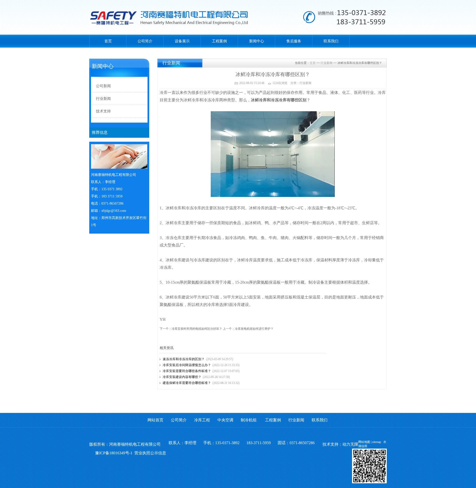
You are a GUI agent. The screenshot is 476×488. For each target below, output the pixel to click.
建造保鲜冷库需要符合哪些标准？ (187, 383)
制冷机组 (249, 420)
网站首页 (155, 420)
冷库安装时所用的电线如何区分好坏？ (197, 328)
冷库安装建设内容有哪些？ (182, 377)
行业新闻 (326, 63)
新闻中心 (256, 41)
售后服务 (293, 41)
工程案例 (219, 41)
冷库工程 (202, 420)
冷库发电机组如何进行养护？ (254, 328)
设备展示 (182, 41)
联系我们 (331, 41)
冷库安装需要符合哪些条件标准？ (187, 371)
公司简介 (145, 41)
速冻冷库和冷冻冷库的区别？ (184, 359)
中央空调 (225, 420)
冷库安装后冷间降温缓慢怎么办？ (187, 365)
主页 (313, 63)
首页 (108, 41)
